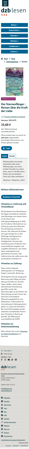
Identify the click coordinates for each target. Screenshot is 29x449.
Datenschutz (16, 445)
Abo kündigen (8, 436)
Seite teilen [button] (7, 351)
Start (6, 59)
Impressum (8, 445)
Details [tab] (12, 156)
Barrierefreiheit (24, 445)
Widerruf (6, 426)
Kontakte (7, 401)
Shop (13, 59)
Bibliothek (7, 398)
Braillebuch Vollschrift (11, 197)
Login (8, 148)
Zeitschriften (14, 30)
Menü (5, 5)
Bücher (13, 25)
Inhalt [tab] (4, 156)
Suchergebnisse (12, 62)
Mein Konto (7, 405)
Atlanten (13, 41)
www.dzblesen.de (6, 391)
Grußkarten (13, 46)
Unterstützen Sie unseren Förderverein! (13, 440)
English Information (10, 422)
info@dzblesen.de (6, 389)
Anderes (14, 51)
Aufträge (6, 419)
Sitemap (6, 433)
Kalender (13, 35)
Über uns (6, 429)
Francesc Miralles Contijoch (14, 117)
